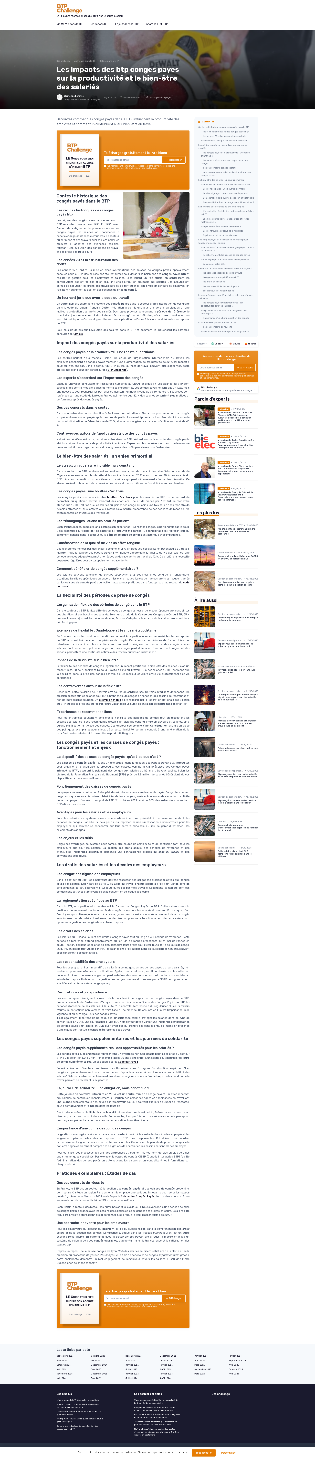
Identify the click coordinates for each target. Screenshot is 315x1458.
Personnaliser (228, 1452)
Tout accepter (204, 1452)
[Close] (216, 704)
